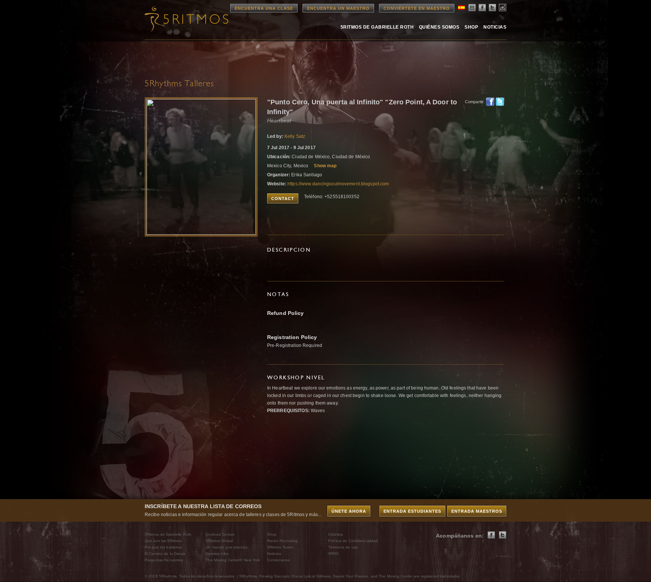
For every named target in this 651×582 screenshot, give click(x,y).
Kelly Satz (294, 136)
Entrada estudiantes (412, 511)
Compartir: (473, 101)
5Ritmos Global (219, 541)
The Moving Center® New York (233, 560)
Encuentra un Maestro (338, 8)
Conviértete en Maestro (417, 8)
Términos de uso (343, 547)
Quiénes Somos (439, 27)
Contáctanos (278, 560)
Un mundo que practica (227, 547)
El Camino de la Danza (165, 553)
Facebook (490, 101)
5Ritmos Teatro (280, 547)
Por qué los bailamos (163, 547)
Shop (471, 27)
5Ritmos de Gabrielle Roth (377, 27)
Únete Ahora (349, 511)
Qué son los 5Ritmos (163, 541)
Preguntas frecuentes (164, 560)
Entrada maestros (476, 511)
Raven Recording (282, 541)
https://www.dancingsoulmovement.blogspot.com (338, 183)
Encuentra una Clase (264, 8)
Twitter (499, 101)
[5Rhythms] (186, 19)
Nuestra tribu (217, 553)
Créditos (335, 534)
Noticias (494, 27)
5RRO (333, 553)
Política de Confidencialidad (353, 541)
